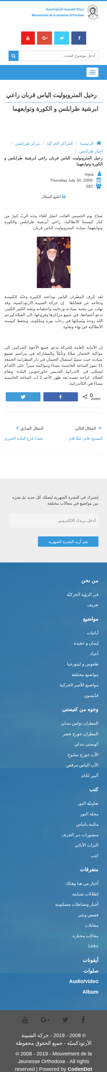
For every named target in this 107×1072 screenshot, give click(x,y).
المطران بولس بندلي (79, 723)
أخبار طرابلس (91, 151)
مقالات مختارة (85, 935)
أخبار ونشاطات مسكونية (76, 904)
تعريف (92, 604)
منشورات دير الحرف (80, 834)
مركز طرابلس (27, 143)
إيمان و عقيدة (86, 643)
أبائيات (92, 632)
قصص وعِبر (88, 914)
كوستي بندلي (86, 744)
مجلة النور (89, 813)
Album (90, 992)
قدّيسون (91, 695)
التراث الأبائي (86, 845)
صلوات (91, 971)
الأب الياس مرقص (82, 764)
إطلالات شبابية (85, 893)
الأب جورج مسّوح (83, 754)
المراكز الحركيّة (60, 143)
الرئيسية (87, 143)
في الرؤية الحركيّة (82, 594)
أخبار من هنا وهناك (81, 883)
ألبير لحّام (89, 775)
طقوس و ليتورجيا (82, 663)
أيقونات (90, 960)
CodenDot (80, 1069)
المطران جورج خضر (80, 733)
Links (93, 946)
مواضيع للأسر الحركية (79, 684)
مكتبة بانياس (87, 824)
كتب (94, 855)
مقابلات (91, 925)
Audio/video (83, 981)
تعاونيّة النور (88, 803)
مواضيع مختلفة (85, 674)
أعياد (94, 653)
